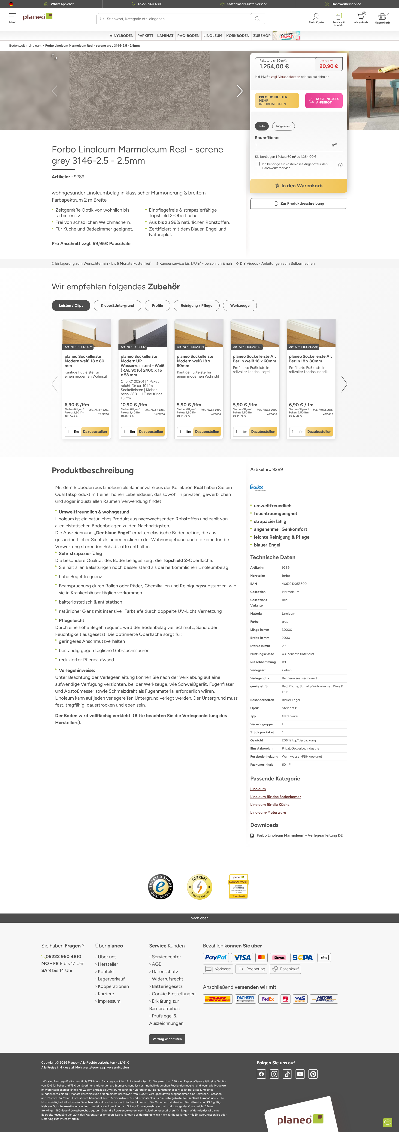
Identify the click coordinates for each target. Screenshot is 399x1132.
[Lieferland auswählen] (11, 4)
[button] (11, 4)
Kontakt (106, 971)
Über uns (107, 956)
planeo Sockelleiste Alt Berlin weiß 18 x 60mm (254, 358)
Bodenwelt (17, 46)
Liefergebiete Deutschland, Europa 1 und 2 (191, 1098)
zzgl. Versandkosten (285, 77)
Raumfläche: (267, 137)
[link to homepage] (37, 17)
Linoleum (35, 46)
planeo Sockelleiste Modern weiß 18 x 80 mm (84, 361)
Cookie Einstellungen (174, 993)
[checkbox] (295, 166)
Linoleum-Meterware (268, 812)
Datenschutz (165, 971)
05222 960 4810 (150, 4)
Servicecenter (166, 956)
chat (62, 4)
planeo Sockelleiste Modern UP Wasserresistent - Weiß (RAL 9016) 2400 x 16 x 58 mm (143, 365)
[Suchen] (102, 18)
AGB (156, 964)
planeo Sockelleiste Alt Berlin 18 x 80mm (310, 358)
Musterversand (247, 4)
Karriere (106, 993)
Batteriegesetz (167, 986)
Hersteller (108, 964)
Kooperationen (113, 986)
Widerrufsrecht (167, 979)
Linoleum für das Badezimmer (275, 797)
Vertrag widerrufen (167, 1039)
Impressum (109, 1001)
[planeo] (300, 1120)
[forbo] (298, 488)
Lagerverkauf (111, 979)
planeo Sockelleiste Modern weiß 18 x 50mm (195, 361)
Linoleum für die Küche (270, 804)
